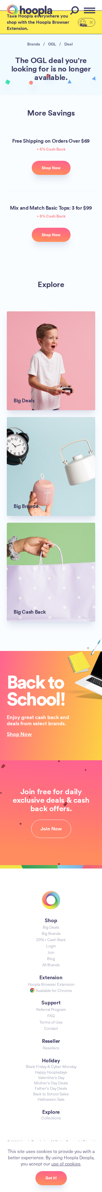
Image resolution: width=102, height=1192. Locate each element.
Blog (51, 958)
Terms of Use (51, 1022)
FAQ (51, 1016)
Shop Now (19, 734)
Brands (33, 44)
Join (51, 952)
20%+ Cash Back (51, 940)
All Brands (51, 965)
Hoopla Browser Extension (51, 984)
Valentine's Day (51, 1077)
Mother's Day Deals (51, 1082)
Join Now (51, 829)
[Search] (75, 10)
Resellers (51, 1048)
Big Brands (51, 933)
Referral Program (51, 1009)
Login (51, 946)
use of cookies (65, 1163)
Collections (51, 1118)
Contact (51, 1028)
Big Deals (51, 927)
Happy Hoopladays (51, 1072)
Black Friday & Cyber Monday (51, 1066)
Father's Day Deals (51, 1088)
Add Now (83, 25)
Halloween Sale (51, 1099)
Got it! (51, 1178)
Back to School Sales (51, 1094)
